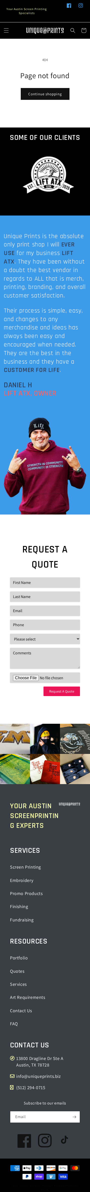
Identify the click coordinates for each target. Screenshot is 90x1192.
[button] (6, 30)
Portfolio (19, 958)
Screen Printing (25, 867)
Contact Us (21, 1010)
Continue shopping (45, 94)
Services (18, 984)
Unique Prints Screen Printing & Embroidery (42, 1185)
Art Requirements (27, 997)
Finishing (19, 906)
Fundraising (22, 920)
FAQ (14, 1024)
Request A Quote (61, 691)
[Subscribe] (74, 1117)
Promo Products (26, 893)
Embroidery (22, 880)
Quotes (17, 971)
